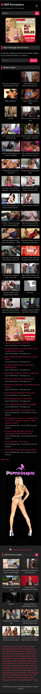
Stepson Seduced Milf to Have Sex (17, 343)
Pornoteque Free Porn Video (12, 646)
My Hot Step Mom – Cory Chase (16, 442)
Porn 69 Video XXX (18, 654)
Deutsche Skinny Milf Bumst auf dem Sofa (20, 393)
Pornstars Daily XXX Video (28, 680)
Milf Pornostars (13, 4)
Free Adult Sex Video (9, 661)
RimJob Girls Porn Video (15, 651)
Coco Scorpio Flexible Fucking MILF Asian (20, 410)
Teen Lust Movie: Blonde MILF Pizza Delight (20, 404)
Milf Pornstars (17, 670)
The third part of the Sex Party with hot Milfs (20, 450)
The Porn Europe (23, 677)
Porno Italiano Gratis (22, 656)
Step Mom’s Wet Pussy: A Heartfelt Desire (19, 379)
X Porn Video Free (9, 663)
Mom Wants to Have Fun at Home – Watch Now (21, 373)
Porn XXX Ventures (26, 668)
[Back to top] (35, 688)
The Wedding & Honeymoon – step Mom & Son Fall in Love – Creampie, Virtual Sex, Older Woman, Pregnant (21, 420)
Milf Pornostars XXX (30, 670)
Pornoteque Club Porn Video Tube (24, 658)
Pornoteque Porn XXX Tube (12, 649)
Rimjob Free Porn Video (20, 665)
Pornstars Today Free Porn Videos (14, 673)
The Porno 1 (11, 677)
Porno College (29, 646)
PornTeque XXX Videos (20, 675)
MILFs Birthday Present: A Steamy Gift (18, 398)
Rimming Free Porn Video (28, 661)
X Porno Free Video (24, 663)
